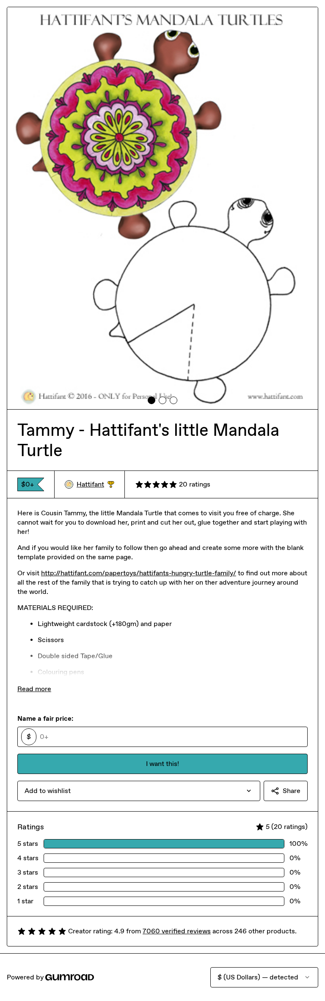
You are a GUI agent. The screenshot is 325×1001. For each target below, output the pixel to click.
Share (291, 791)
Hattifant (95, 484)
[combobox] (138, 791)
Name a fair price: (45, 718)
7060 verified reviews (177, 931)
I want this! (162, 764)
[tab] (151, 400)
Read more (34, 689)
